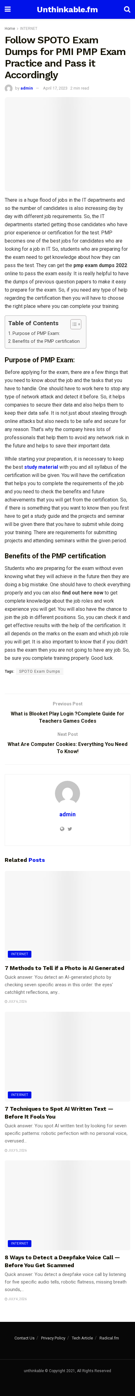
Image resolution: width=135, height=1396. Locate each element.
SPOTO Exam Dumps (39, 671)
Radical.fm (109, 1338)
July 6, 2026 (17, 1001)
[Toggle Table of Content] (73, 324)
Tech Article (82, 1338)
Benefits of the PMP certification (46, 341)
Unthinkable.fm (67, 9)
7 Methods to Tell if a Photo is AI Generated (64, 968)
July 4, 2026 (17, 1299)
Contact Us (24, 1338)
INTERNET (28, 28)
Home (10, 28)
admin (26, 88)
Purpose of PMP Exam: (36, 333)
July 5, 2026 (17, 1150)
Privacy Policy (53, 1338)
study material (41, 467)
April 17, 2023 (55, 88)
